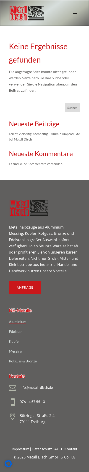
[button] (75, 13)
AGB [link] (58, 449)
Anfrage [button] (25, 287)
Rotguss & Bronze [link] (23, 361)
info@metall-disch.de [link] (36, 387)
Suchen (72, 108)
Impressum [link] (20, 449)
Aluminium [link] (17, 321)
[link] (27, 13)
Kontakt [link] (70, 449)
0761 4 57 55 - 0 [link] (32, 401)
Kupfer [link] (14, 341)
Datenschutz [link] (42, 449)
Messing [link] (15, 351)
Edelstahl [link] (16, 331)
